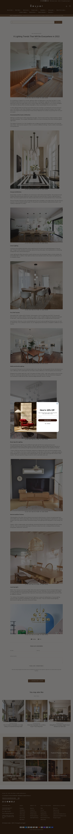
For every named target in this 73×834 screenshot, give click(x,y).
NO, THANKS (47, 423)
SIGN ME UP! (47, 420)
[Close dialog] (57, 403)
